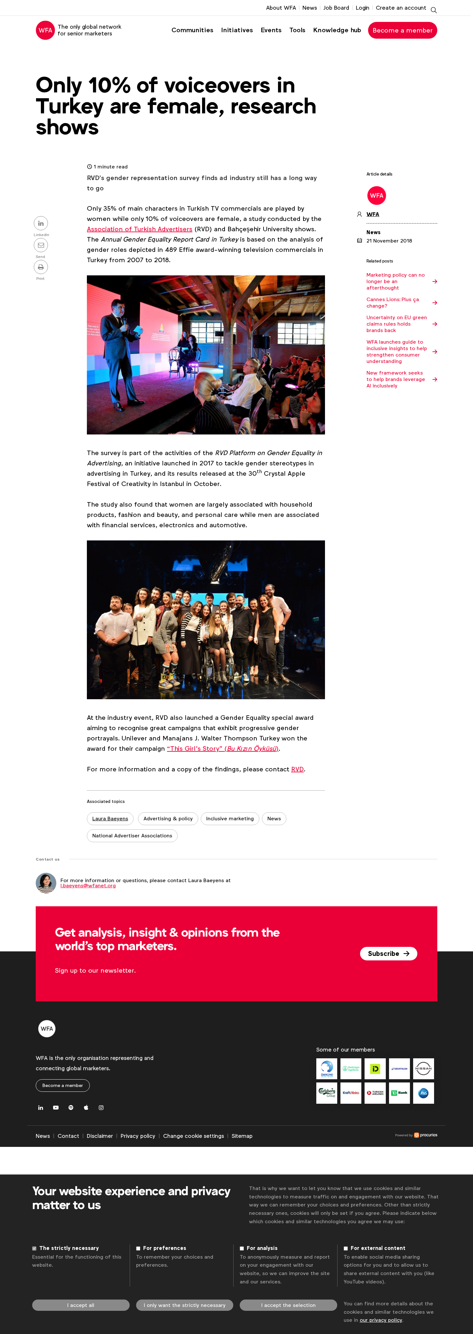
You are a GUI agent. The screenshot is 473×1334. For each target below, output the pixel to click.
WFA (372, 214)
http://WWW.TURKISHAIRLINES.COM (375, 1092)
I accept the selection (288, 1305)
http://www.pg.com (423, 1092)
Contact (68, 1136)
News (309, 8)
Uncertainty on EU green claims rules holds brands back (396, 324)
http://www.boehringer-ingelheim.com (350, 1068)
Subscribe (384, 953)
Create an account (401, 8)
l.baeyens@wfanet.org (88, 885)
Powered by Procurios (345, 1136)
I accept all (80, 1305)
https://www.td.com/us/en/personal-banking (399, 1092)
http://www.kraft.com (350, 1092)
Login (362, 8)
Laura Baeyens (110, 818)
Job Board (336, 8)
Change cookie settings (193, 1136)
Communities (192, 30)
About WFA (281, 8)
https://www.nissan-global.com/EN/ (423, 1068)
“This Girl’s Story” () (223, 748)
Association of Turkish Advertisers (139, 228)
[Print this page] (42, 267)
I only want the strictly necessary (185, 1305)
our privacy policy (381, 1320)
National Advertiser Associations (132, 835)
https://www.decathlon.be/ (399, 1068)
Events (271, 30)
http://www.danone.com (326, 1068)
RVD (297, 769)
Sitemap (242, 1136)
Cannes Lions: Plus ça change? (392, 302)
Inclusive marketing (230, 818)
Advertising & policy (168, 818)
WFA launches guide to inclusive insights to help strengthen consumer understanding (396, 352)
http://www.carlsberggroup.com (326, 1092)
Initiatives (237, 30)
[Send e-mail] (42, 245)
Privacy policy (138, 1136)
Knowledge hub (337, 30)
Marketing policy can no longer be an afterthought (395, 281)
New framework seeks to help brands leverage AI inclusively (395, 379)
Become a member (403, 30)
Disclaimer (100, 1136)
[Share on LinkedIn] (42, 224)
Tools (297, 30)
